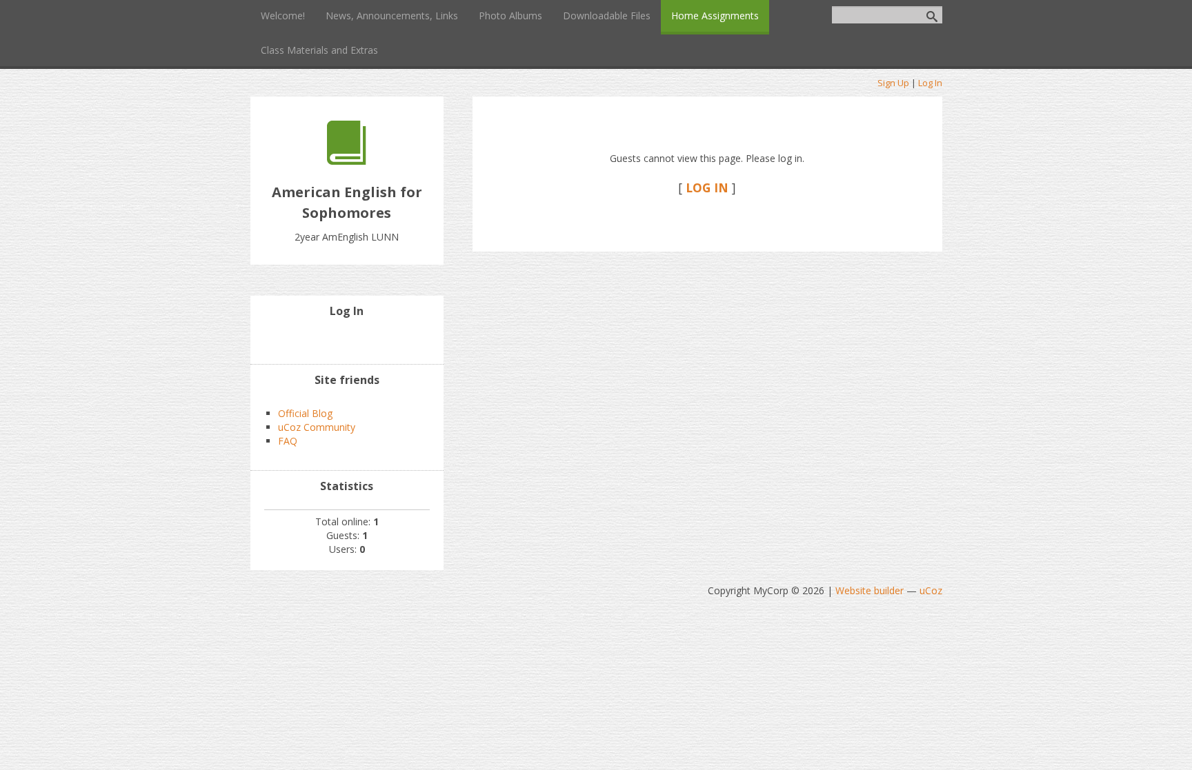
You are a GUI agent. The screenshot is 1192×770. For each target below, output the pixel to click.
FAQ (287, 440)
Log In (930, 83)
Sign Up (893, 83)
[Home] (346, 161)
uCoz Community (316, 427)
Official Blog (305, 413)
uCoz (931, 590)
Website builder (869, 590)
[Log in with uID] (347, 340)
